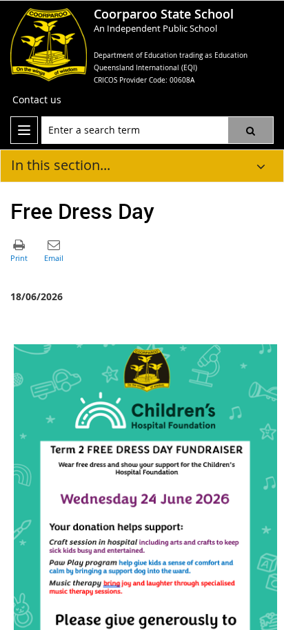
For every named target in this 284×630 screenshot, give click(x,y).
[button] (250, 130)
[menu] (24, 130)
